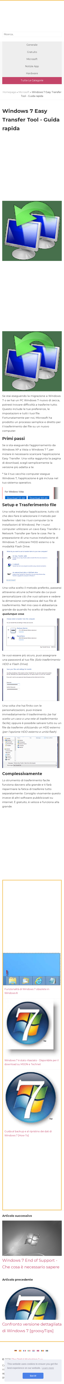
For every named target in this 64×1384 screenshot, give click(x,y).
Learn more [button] (48, 1368)
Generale (32, 44)
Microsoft (32, 59)
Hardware (32, 73)
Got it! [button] (33, 1376)
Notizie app (32, 66)
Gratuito (32, 52)
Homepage (9, 92)
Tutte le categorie (32, 80)
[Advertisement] (32, 16)
